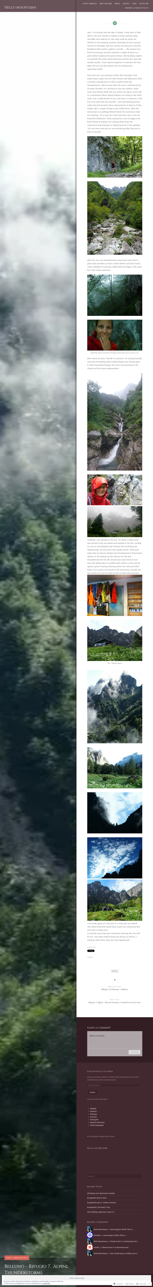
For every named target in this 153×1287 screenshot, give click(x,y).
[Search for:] (114, 1176)
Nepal (117, 3)
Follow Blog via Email (100, 1071)
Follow (92, 1092)
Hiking (114, 971)
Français (93, 1114)
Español (93, 1111)
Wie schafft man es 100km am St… (124, 1253)
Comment (134, 1052)
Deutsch (93, 1117)
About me (144, 3)
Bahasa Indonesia (97, 1122)
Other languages (97, 1125)
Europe (126, 3)
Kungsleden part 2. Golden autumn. (101, 1202)
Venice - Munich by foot (17, 1258)
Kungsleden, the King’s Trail (98, 1207)
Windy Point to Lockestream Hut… (124, 1241)
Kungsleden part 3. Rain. (97, 1198)
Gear (134, 3)
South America (89, 3)
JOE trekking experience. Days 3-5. (101, 1212)
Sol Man (97, 1235)
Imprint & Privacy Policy (137, 8)
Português (94, 1119)
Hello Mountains (20, 7)
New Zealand (106, 3)
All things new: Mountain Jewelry (101, 1193)
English (93, 1108)
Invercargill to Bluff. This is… (122, 1229)
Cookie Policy (46, 1283)
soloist (96, 1247)
